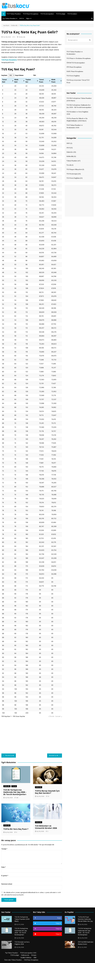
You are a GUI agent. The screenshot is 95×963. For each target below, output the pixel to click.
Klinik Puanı (53, 81)
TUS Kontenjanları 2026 (28, 953)
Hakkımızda (25, 955)
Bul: (34, 75)
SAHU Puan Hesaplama (75, 71)
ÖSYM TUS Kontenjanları (76, 63)
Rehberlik (22, 37)
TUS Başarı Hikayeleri (74, 169)
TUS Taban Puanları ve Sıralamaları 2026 (75, 126)
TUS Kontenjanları (47, 14)
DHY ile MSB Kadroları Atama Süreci (85, 943)
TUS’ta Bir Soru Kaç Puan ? (15, 829)
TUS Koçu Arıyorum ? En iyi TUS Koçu (78, 81)
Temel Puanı (41, 81)
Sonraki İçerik (53, 755)
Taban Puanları (72, 161)
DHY (68, 143)
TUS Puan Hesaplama (30, 14)
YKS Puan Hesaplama (31, 960)
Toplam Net (28, 81)
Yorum (4, 849)
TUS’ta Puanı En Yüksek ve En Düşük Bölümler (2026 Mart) (77, 119)
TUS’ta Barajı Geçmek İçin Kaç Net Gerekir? (47, 792)
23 (48, 796)
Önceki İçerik (9, 755)
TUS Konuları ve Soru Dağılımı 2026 (77, 113)
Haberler (70, 152)
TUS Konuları (72, 14)
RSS (35, 957)
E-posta (4, 875)
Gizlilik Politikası (26, 957)
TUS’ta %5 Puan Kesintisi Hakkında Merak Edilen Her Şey (85, 919)
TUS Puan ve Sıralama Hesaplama (79, 58)
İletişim (33, 955)
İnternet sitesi (6, 884)
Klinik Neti (16, 81)
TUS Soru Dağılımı (73, 76)
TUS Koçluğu (60, 14)
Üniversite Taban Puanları (13, 960)
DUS (21, 18)
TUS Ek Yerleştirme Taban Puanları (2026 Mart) (79, 99)
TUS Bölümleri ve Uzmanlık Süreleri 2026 (46, 827)
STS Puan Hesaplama (74, 67)
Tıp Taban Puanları (9, 18)
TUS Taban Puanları (14, 14)
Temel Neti (4, 81)
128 (17, 797)
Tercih (14, 786)
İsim (3, 867)
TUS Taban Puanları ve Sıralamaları (75, 53)
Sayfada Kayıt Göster (12, 75)
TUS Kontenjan (72, 174)
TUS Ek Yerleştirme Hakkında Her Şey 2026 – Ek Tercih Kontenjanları (14, 792)
